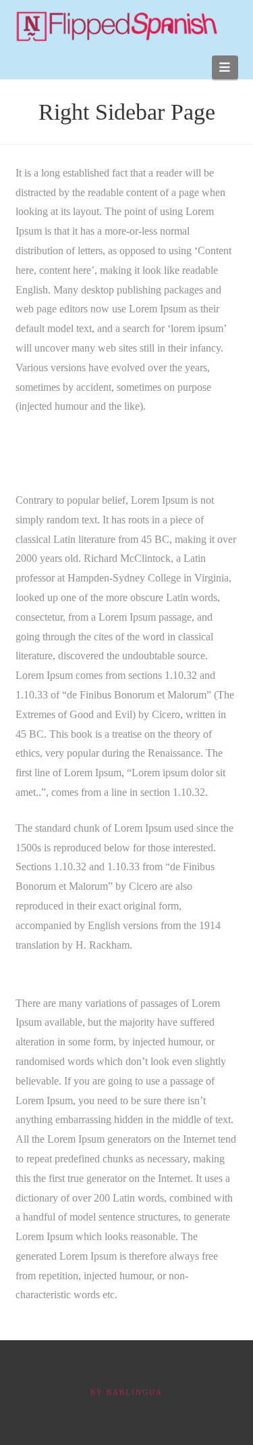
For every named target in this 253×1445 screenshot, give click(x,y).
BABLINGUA (135, 1392)
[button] (225, 67)
